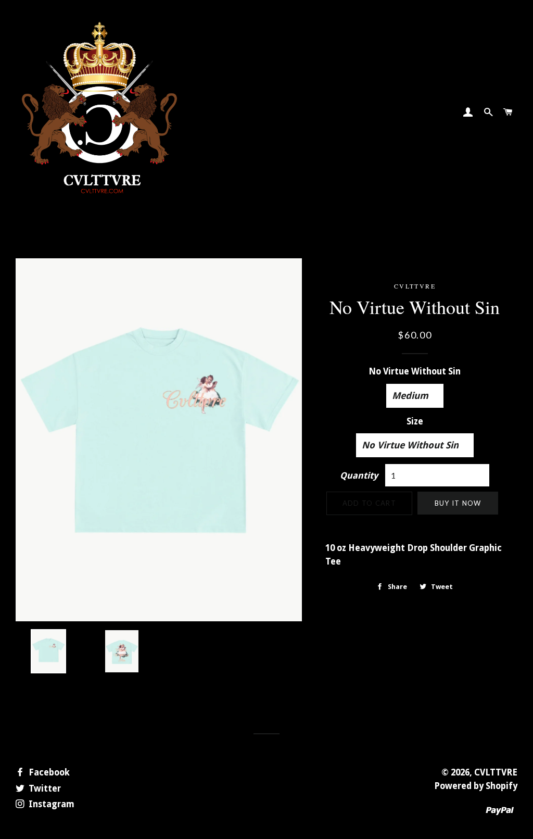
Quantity (359, 475)
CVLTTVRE (495, 772)
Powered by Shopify (475, 786)
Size (415, 421)
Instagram (50, 804)
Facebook (48, 772)
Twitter (44, 788)
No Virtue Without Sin (415, 371)
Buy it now (458, 503)
